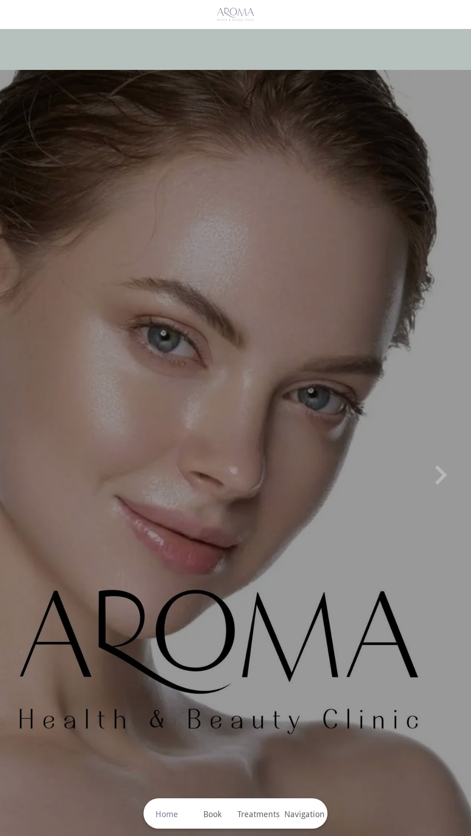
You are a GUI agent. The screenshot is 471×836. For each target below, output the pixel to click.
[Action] (456, 15)
